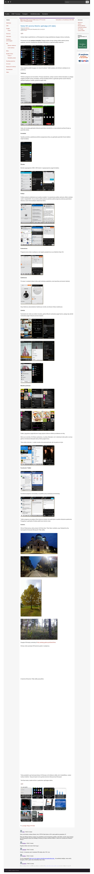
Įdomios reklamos (12, 45)
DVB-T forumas (16, 14)
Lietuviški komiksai (82, 27)
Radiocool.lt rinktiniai (11, 66)
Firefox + (10, 55)
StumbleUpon (9, 69)
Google (8, 28)
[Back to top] (91, 871)
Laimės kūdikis (81, 30)
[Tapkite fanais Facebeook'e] (10, 2)
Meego (28, 825)
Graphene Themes (15, 870)
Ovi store (8, 63)
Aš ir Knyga (80, 28)
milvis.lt (79, 24)
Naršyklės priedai (12, 57)
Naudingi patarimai (10, 61)
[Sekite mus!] (8, 2)
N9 (31, 825)
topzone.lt (80, 22)
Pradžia (7, 14)
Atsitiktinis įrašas (35, 14)
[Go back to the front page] (47, 8)
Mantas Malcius (81, 25)
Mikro (7, 50)
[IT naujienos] (83, 57)
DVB (7, 25)
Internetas (8, 36)
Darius (25, 30)
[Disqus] (47, 847)
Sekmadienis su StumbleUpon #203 (64, 19)
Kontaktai (45, 14)
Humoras (8, 33)
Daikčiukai (27, 28)
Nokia (33, 825)
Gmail (9, 30)
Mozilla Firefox (9, 53)
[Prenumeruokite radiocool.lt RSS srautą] (6, 2)
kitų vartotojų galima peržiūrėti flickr (46, 642)
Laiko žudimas (11, 47)
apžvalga (24, 825)
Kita (7, 43)
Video (7, 72)
